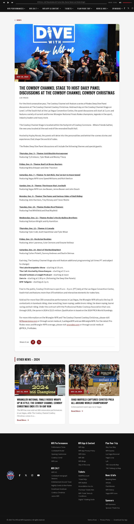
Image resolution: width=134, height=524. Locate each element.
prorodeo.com (73, 324)
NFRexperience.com (28, 321)
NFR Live (54, 461)
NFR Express (110, 451)
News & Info (101, 8)
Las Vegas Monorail (112, 454)
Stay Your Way (111, 447)
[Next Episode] (12, 2)
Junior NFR (55, 496)
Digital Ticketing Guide (86, 499)
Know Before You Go (86, 486)
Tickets (68, 8)
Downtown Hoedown (59, 489)
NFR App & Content (51, 8)
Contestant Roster (57, 451)
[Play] (8, 2)
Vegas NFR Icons (111, 493)
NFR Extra (82, 454)
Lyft (107, 461)
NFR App (82, 447)
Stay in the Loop (84, 465)
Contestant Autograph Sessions (59, 477)
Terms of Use (92, 520)
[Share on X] (39, 342)
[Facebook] (124, 8)
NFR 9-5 (54, 472)
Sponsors (116, 8)
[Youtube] (38, 475)
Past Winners (110, 486)
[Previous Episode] (4, 2)
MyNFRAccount (84, 476)
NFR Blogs (82, 461)
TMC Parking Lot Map (113, 468)
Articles (108, 483)
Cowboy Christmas (58, 492)
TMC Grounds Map (112, 465)
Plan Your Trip (83, 8)
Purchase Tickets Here (86, 490)
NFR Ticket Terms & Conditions (85, 494)
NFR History (110, 490)
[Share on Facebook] (33, 342)
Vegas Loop (110, 458)
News (18, 20)
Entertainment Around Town (61, 482)
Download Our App (120, 520)
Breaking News (111, 479)
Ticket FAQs (83, 479)
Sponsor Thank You (113, 508)
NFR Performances (15, 8)
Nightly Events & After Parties (61, 485)
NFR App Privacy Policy (87, 451)
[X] (128, 8)
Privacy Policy (105, 520)
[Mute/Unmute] (120, 2)
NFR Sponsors (111, 504)
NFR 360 (81, 458)
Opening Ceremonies (58, 454)
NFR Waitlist (83, 483)
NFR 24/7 (33, 8)
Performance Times (58, 447)
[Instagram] (132, 8)
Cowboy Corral (56, 458)
